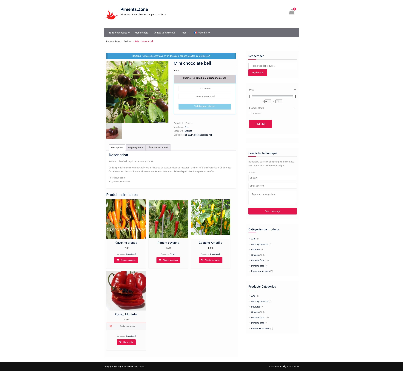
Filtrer (260, 124)
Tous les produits (118, 32)
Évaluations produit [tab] (158, 147)
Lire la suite (128, 342)
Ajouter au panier (128, 259)
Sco (186, 127)
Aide (184, 32)
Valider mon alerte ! (204, 106)
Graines (127, 41)
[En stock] (250, 113)
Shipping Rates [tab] (135, 147)
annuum (189, 135)
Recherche (257, 72)
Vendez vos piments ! (165, 32)
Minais (172, 254)
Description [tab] (117, 147)
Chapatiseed (131, 254)
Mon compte (141, 32)
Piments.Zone (134, 9)
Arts (253, 238)
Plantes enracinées (260, 271)
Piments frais (257, 260)
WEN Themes (293, 366)
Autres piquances (259, 244)
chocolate (203, 135)
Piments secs (257, 266)
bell (195, 135)
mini (211, 135)
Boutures (255, 249)
